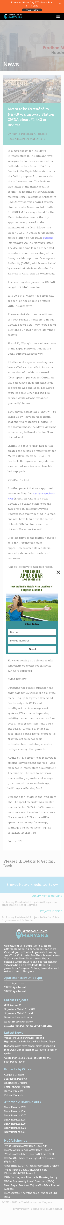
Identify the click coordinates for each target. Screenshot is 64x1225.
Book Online (32, 10)
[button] (58, 16)
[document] (32, 612)
